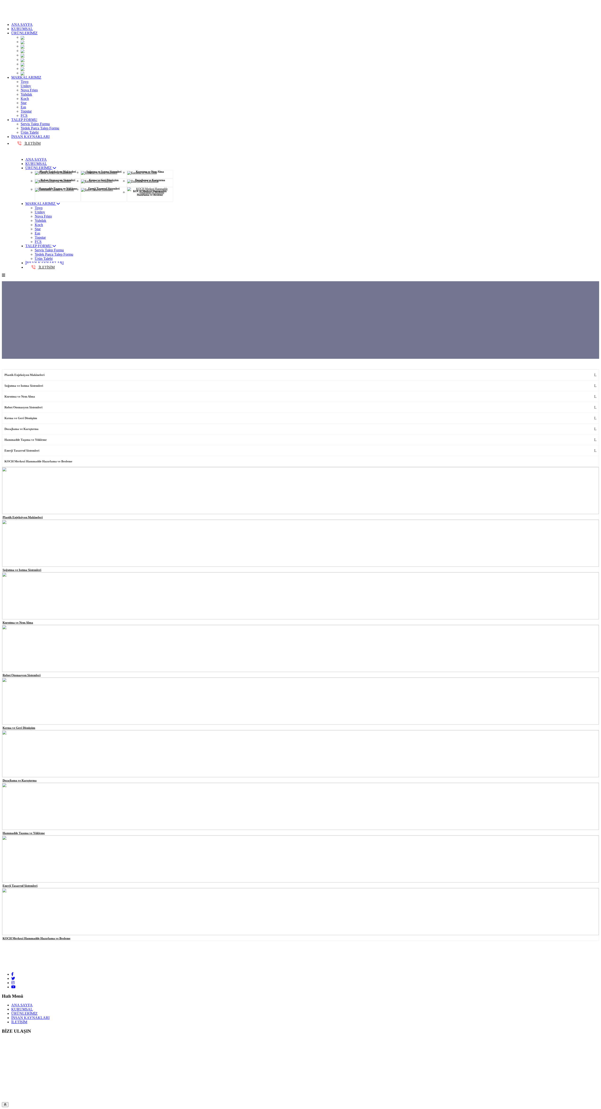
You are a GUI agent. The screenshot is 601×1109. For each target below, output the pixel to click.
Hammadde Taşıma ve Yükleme (25, 439)
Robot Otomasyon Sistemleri (23, 407)
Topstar (26, 111)
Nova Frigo (29, 90)
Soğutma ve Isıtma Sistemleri (23, 385)
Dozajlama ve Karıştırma (21, 429)
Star (24, 103)
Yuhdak (26, 94)
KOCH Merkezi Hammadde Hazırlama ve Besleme (38, 461)
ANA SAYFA (22, 25)
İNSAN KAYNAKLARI (30, 137)
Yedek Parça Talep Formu (40, 128)
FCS (24, 115)
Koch (25, 99)
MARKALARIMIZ (26, 77)
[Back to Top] (5, 1104)
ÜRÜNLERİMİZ (24, 33)
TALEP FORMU (24, 120)
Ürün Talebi (30, 132)
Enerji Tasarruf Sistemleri (21, 450)
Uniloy (26, 86)
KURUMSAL (22, 29)
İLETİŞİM (32, 143)
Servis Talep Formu (35, 124)
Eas (23, 107)
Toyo (24, 82)
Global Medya (128, 1100)
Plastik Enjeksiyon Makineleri (24, 375)
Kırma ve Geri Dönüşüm (20, 418)
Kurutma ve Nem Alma (19, 396)
